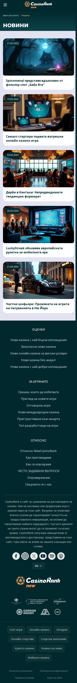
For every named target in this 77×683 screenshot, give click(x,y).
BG (36, 566)
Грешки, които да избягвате (38, 392)
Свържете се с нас (38, 484)
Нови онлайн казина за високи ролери (38, 353)
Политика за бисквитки (20, 670)
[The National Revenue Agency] (16, 601)
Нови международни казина (38, 412)
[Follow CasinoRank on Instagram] (25, 556)
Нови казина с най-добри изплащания (38, 367)
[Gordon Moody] (26, 612)
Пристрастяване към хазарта (38, 419)
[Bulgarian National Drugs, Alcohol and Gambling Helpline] (37, 601)
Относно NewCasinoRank (38, 451)
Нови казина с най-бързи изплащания (38, 340)
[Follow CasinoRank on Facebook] (16, 556)
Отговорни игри (38, 405)
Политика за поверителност (54, 670)
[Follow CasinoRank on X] (34, 556)
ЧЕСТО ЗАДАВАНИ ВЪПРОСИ (38, 471)
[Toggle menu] (5, 5)
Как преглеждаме (38, 458)
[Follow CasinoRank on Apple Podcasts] (61, 556)
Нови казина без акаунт (38, 360)
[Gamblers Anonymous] (45, 612)
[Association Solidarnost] (59, 601)
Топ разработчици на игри (38, 426)
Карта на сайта (54, 677)
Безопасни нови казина (38, 347)
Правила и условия (24, 677)
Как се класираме (38, 464)
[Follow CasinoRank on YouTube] (43, 556)
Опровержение (38, 478)
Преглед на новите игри (38, 399)
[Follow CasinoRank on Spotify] (52, 556)
